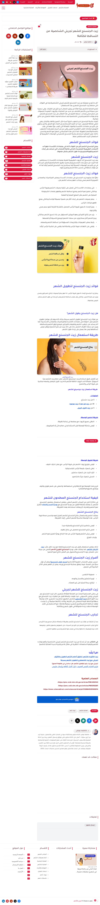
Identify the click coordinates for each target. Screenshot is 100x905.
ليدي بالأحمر (78, 901)
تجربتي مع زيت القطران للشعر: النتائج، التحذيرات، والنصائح (11, 72)
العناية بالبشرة (29, 8)
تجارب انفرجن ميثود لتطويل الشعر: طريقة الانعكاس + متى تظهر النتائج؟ (11, 84)
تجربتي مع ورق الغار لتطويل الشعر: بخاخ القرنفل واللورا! (10, 108)
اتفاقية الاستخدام (47, 2)
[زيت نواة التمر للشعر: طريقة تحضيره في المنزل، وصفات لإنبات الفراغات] (25, 59)
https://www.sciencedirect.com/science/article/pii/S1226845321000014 (70, 689)
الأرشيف (30, 2)
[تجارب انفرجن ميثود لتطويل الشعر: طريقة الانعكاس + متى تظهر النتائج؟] (25, 83)
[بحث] (3, 7)
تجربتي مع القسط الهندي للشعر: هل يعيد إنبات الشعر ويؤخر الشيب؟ (11, 120)
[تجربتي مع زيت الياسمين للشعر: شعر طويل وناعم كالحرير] (25, 130)
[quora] (10, 2)
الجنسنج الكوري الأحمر (60, 550)
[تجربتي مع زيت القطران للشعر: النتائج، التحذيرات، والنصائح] (25, 71)
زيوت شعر (72, 710)
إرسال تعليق (90, 825)
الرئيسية (70, 2)
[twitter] (14, 2)
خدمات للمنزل (52, 8)
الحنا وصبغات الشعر (18, 152)
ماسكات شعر (18, 178)
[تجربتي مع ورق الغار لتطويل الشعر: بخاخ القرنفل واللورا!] (25, 107)
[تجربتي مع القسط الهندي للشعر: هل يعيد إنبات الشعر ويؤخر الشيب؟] (25, 118)
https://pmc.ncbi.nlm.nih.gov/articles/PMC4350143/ (78, 682)
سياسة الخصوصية (60, 2)
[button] (89, 720)
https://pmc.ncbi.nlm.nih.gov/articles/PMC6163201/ (78, 686)
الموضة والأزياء (40, 8)
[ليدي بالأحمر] (85, 6)
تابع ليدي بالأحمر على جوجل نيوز (65, 699)
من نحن (37, 2)
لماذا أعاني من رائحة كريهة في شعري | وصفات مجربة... (86, 870)
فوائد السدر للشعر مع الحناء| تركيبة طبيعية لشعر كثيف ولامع (10, 96)
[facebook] (17, 2)
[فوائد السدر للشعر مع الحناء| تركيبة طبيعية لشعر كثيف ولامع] (25, 95)
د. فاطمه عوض (88, 42)
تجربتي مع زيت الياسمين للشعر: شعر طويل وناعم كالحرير (11, 132)
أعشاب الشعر (18, 147)
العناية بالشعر (64, 8)
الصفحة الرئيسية (18, 854)
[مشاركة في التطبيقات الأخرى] (71, 720)
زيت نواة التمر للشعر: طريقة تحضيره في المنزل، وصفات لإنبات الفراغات (11, 61)
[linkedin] (3, 2)
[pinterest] (7, 2)
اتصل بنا (22, 2)
